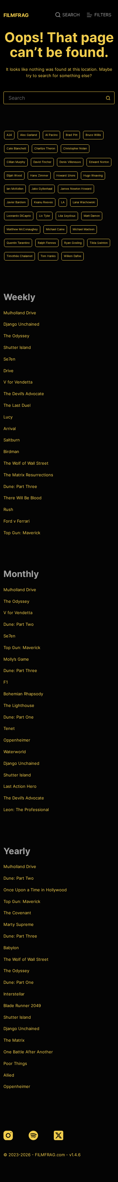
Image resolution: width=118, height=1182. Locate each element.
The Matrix (14, 1040)
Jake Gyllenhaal (41, 188)
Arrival (9, 428)
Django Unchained (21, 324)
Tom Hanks (48, 256)
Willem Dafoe (72, 256)
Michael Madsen (83, 229)
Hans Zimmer (39, 175)
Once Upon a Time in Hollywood (35, 889)
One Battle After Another (28, 1051)
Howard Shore (65, 175)
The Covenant (17, 912)
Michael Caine (55, 229)
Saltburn (11, 439)
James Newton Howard (76, 188)
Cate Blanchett (16, 148)
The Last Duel (17, 405)
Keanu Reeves (43, 202)
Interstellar (14, 993)
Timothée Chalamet (19, 256)
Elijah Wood (14, 175)
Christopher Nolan (75, 148)
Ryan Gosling (72, 242)
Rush (8, 509)
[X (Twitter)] (58, 1135)
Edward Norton (99, 162)
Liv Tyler (44, 215)
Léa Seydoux (67, 215)
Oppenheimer (16, 739)
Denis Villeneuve (70, 162)
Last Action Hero (20, 786)
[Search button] (108, 98)
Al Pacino (51, 135)
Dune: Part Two (18, 624)
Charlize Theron (44, 148)
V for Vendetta (17, 381)
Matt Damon (92, 215)
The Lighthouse (18, 705)
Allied (8, 1075)
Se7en (9, 358)
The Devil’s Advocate (23, 393)
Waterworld (14, 751)
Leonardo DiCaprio (19, 215)
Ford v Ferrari (16, 521)
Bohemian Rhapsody (23, 693)
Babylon (11, 947)
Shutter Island (17, 347)
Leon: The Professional (26, 809)
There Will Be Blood (22, 497)
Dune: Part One (18, 717)
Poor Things (15, 1063)
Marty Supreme (18, 924)
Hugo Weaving (93, 175)
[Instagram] (8, 1135)
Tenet (9, 728)
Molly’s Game (16, 659)
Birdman (11, 451)
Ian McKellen (15, 188)
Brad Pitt (71, 135)
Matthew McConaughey (22, 229)
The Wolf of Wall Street (25, 463)
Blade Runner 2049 (22, 1005)
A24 (9, 135)
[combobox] (53, 98)
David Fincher (42, 162)
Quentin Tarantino (18, 242)
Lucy (8, 416)
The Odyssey (16, 335)
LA (63, 202)
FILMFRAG (16, 15)
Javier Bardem (16, 202)
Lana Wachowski (84, 202)
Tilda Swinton (99, 242)
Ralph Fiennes (47, 242)
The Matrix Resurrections (28, 474)
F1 (5, 682)
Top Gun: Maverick (21, 532)
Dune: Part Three (20, 486)
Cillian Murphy (16, 162)
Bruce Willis (93, 135)
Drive (8, 370)
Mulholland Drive (19, 312)
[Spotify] (33, 1135)
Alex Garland (28, 135)
